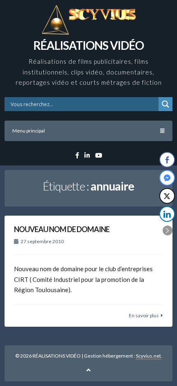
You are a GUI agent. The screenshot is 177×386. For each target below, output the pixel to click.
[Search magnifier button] (165, 104)
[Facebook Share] (167, 159)
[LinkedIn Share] (167, 214)
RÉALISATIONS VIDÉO (88, 45)
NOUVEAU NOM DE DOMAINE (61, 229)
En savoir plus (144, 315)
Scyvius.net (148, 356)
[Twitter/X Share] (167, 196)
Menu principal (28, 131)
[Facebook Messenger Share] (167, 178)
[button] (167, 230)
